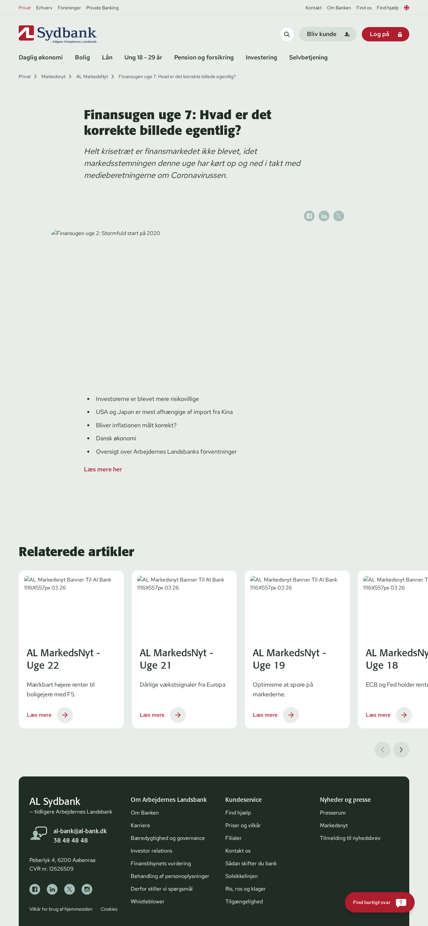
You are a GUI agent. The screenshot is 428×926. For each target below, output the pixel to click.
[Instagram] (87, 889)
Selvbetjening (308, 57)
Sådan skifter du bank (251, 863)
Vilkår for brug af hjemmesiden (61, 909)
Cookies (109, 909)
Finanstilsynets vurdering (161, 863)
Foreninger (69, 8)
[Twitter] (69, 889)
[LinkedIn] (52, 889)
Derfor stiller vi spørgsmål (162, 888)
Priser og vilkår (243, 825)
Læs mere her (103, 469)
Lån (107, 57)
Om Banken (339, 8)
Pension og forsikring (204, 57)
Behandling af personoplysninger (170, 876)
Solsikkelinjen (241, 876)
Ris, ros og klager (245, 888)
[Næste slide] (401, 750)
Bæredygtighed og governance (168, 838)
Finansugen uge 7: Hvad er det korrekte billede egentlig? (177, 76)
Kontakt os (237, 850)
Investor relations (151, 850)
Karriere (140, 825)
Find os (363, 8)
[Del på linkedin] (324, 216)
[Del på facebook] (309, 216)
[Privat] (69, 34)
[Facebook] (34, 889)
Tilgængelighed (244, 901)
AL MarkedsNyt (92, 76)
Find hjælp (388, 8)
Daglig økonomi (41, 57)
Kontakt (314, 8)
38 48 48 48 (71, 840)
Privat (25, 8)
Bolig (82, 57)
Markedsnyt (53, 76)
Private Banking (102, 8)
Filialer (233, 838)
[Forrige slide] (382, 750)
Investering (261, 57)
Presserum (333, 812)
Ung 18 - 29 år (143, 57)
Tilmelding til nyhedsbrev (350, 838)
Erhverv (44, 8)
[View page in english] (406, 7)
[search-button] (287, 34)
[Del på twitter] (338, 216)
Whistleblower (148, 901)
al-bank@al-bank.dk (80, 831)
